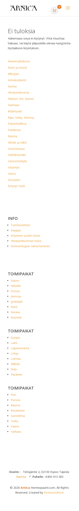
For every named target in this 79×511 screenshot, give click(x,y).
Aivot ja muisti (17, 67)
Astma (12, 86)
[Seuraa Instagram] (19, 261)
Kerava (15, 312)
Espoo (15, 280)
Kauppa (16, 230)
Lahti (14, 343)
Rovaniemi (18, 410)
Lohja (14, 353)
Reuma (12, 136)
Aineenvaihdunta (19, 61)
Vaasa (15, 426)
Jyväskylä (16, 301)
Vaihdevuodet (17, 155)
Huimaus (13, 105)
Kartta (21, 477)
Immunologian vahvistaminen (30, 246)
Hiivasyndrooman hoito (26, 241)
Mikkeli (15, 364)
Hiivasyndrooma (18, 92)
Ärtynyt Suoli (16, 186)
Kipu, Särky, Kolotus (21, 117)
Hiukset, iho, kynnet (21, 99)
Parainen (16, 374)
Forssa (15, 291)
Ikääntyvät (15, 111)
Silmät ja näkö (17, 142)
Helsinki (16, 286)
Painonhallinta (17, 124)
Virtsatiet (14, 180)
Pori (13, 395)
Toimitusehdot (20, 225)
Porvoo (15, 400)
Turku (14, 421)
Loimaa (16, 359)
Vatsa (12, 174)
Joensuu (16, 296)
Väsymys (14, 167)
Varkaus (16, 431)
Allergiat (13, 74)
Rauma (15, 405)
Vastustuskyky (17, 161)
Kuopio (15, 338)
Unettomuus (16, 149)
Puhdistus (14, 130)
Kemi (14, 307)
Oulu (14, 369)
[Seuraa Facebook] (11, 261)
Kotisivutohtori (54, 492)
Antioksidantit (17, 80)
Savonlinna (18, 416)
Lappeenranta (20, 348)
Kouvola (16, 317)
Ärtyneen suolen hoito (25, 235)
